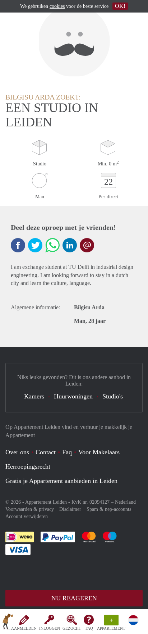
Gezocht (72, 628)
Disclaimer (70, 509)
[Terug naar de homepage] (8, 623)
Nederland (125, 502)
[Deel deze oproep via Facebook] (18, 245)
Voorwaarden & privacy (29, 509)
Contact (46, 452)
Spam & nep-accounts (109, 509)
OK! (120, 6)
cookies (57, 6)
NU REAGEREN (74, 598)
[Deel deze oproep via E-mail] (87, 245)
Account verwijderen (26, 516)
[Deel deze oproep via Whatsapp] (52, 245)
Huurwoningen (73, 396)
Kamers (34, 396)
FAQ (89, 628)
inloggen (49, 628)
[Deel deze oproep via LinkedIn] (70, 245)
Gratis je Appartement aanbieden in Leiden (61, 480)
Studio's (112, 396)
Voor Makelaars (99, 452)
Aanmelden (24, 628)
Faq (67, 452)
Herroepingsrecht (27, 466)
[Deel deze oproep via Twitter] (35, 245)
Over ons (17, 452)
